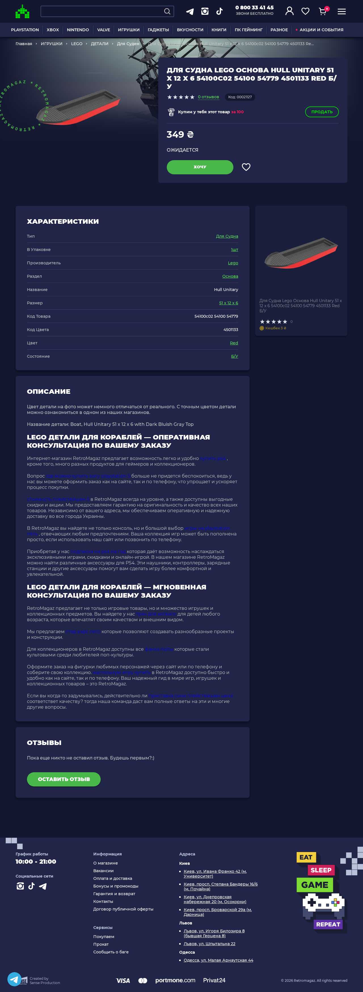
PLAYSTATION (25, 29)
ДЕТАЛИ (100, 43)
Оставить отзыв (64, 779)
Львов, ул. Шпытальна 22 (209, 943)
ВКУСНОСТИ (190, 29)
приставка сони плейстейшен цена (191, 695)
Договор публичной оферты (123, 909)
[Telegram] (14, 979)
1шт (234, 249)
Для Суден (128, 43)
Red (234, 343)
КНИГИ (219, 29)
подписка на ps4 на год (98, 551)
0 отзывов (208, 96)
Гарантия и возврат (114, 893)
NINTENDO (78, 29)
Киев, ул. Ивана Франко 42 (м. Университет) (215, 874)
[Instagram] (21, 887)
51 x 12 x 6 (228, 302)
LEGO (77, 43)
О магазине (105, 863)
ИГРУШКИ (129, 29)
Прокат (101, 944)
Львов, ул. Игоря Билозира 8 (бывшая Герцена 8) (214, 933)
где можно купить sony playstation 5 (88, 476)
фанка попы (159, 649)
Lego (233, 262)
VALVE (103, 29)
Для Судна (227, 236)
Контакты (103, 901)
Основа (230, 276)
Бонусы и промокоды (115, 886)
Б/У (234, 356)
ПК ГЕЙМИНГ (249, 29)
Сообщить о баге (111, 952)
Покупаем (103, 936)
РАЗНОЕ (279, 29)
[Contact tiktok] (32, 887)
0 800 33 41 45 (254, 8)
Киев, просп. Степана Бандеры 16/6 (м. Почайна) (221, 886)
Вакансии (103, 870)
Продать (322, 111)
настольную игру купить (122, 672)
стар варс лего (83, 631)
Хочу (200, 166)
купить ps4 (213, 458)
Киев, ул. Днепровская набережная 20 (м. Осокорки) (215, 899)
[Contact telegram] (44, 887)
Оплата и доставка (112, 878)
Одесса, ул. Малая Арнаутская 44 (218, 960)
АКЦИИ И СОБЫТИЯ (321, 29)
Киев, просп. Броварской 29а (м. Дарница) (218, 912)
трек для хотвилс (156, 614)
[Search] (167, 11)
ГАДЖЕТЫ (158, 29)
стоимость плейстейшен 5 (58, 499)
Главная (24, 43)
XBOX (53, 29)
